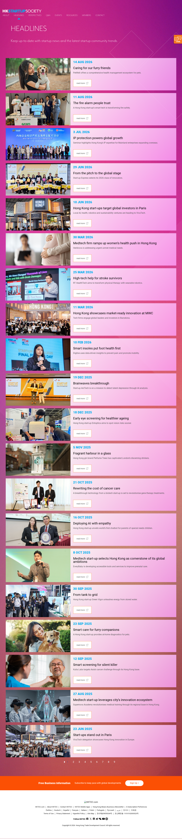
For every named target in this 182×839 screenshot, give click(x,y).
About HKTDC (52, 807)
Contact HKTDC (66, 807)
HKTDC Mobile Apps (82, 807)
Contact (100, 15)
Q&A (48, 15)
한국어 (125, 810)
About (6, 15)
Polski (91, 810)
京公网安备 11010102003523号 (127, 814)
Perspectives (35, 15)
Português (100, 810)
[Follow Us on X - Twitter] (90, 819)
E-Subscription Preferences (136, 807)
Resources (72, 15)
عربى (119, 810)
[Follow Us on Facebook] (87, 819)
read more (80, 83)
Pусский (110, 810)
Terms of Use (49, 814)
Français (75, 810)
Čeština (49, 810)
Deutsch (57, 810)
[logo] (22, 11)
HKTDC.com (40, 807)
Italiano (84, 810)
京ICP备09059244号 (104, 814)
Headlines (19, 15)
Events (58, 15)
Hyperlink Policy (79, 814)
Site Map (90, 814)
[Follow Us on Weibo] (97, 819)
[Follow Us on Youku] (106, 819)
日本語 (133, 810)
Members (86, 15)
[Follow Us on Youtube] (103, 819)
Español (66, 810)
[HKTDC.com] (91, 802)
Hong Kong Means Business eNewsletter (108, 807)
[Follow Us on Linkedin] (94, 819)
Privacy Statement (63, 814)
